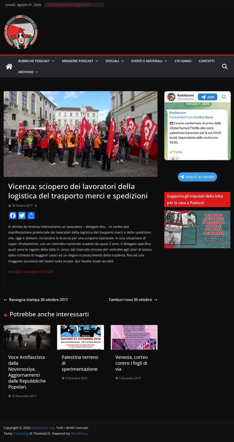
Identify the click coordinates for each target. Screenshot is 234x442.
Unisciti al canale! (199, 177)
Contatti (206, 61)
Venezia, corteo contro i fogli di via (131, 363)
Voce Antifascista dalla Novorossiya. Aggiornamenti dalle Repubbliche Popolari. (27, 372)
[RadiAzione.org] (9, 66)
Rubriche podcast (34, 61)
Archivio (25, 72)
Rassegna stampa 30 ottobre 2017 (38, 299)
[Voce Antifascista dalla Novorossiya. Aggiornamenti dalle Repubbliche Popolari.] (27, 328)
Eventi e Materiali (146, 61)
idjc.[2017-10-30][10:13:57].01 (30, 271)
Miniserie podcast (77, 61)
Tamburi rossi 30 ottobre (130, 299)
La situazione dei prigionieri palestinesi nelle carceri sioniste (72, 7)
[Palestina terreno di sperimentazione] (80, 328)
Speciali (112, 61)
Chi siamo (183, 61)
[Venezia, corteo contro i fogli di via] (134, 328)
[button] (52, 61)
